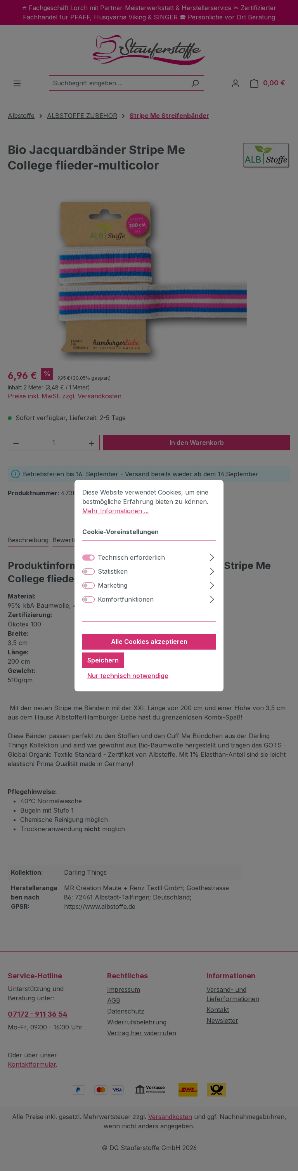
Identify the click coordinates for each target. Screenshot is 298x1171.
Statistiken (113, 571)
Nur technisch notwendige (127, 676)
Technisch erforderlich (131, 557)
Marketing (112, 585)
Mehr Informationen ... (115, 511)
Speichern (103, 660)
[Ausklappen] (212, 556)
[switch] (88, 571)
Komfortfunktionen (126, 599)
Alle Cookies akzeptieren (149, 641)
